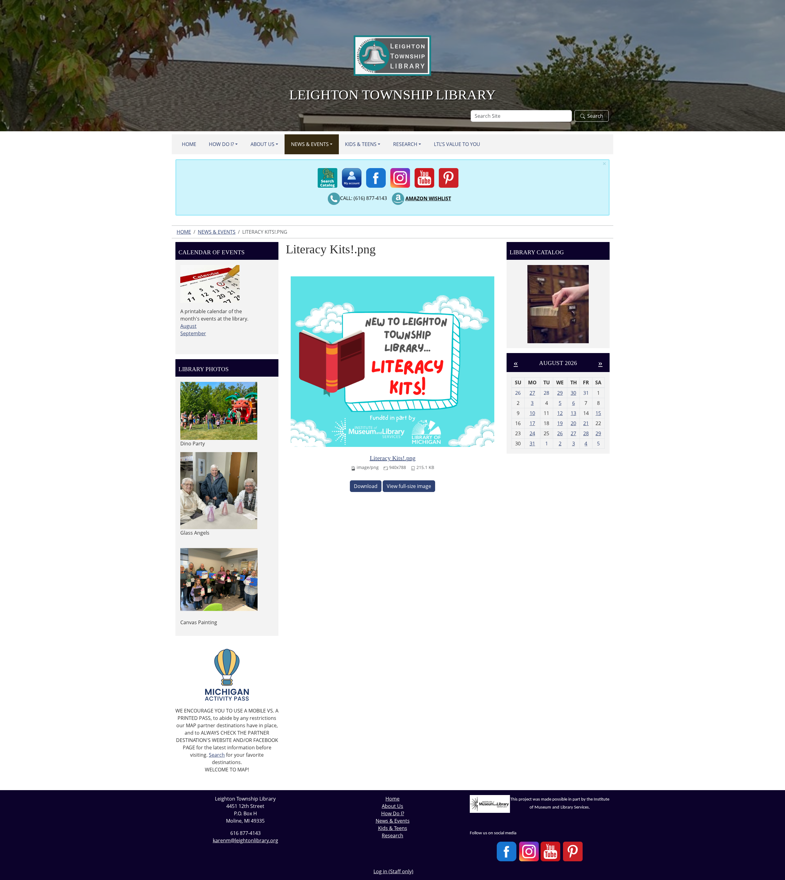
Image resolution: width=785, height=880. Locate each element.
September (193, 333)
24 (532, 433)
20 (573, 423)
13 (573, 413)
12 (560, 413)
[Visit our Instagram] (529, 851)
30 (573, 393)
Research (405, 144)
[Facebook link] (376, 176)
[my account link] (352, 176)
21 (586, 423)
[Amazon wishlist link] (398, 198)
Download (365, 486)
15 (598, 413)
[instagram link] (400, 176)
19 (560, 423)
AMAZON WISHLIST (428, 198)
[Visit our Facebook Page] (506, 851)
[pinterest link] (448, 176)
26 (560, 433)
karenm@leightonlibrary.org (245, 840)
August (188, 326)
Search (595, 116)
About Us (262, 144)
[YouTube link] (424, 176)
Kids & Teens (361, 144)
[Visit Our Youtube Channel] (550, 851)
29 (560, 393)
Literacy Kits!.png (392, 458)
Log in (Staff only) (393, 871)
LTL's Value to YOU (457, 144)
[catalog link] (327, 176)
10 (532, 413)
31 (532, 443)
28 (586, 433)
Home (189, 144)
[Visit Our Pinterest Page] (573, 851)
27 (532, 393)
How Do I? (221, 144)
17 (532, 423)
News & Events (310, 144)
